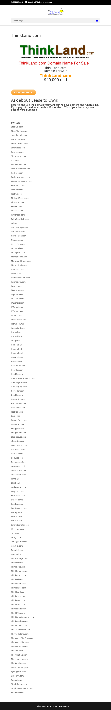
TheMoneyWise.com (20, 642)
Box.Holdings (17, 499)
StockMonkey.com (19, 131)
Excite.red (15, 416)
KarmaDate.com (18, 282)
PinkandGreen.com (20, 198)
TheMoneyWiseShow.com (22, 638)
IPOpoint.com (17, 307)
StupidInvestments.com (21, 688)
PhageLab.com (17, 202)
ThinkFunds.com (18, 608)
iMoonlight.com (18, 328)
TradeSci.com (17, 550)
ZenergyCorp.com (19, 541)
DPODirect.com (18, 449)
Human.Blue (16, 344)
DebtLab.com (17, 453)
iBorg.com (15, 340)
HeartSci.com (17, 370)
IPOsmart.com (17, 303)
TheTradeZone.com (20, 634)
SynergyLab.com (18, 671)
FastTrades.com (18, 407)
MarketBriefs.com (19, 265)
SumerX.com (16, 680)
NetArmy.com (17, 240)
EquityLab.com (17, 424)
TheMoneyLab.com (19, 646)
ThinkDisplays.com (19, 621)
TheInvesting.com (19, 655)
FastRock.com (17, 412)
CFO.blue (15, 478)
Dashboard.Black (19, 462)
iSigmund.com (17, 294)
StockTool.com (17, 692)
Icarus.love (16, 332)
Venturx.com (17, 546)
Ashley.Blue (16, 512)
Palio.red (15, 223)
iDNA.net (15, 160)
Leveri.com (16, 273)
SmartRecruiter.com (20, 525)
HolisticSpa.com (18, 365)
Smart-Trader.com (19, 143)
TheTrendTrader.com (20, 629)
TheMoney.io (17, 650)
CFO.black (15, 483)
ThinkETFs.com (18, 613)
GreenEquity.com (19, 386)
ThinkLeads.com (18, 587)
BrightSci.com (17, 491)
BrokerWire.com (18, 487)
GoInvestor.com (18, 399)
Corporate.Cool (18, 466)
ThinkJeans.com (18, 596)
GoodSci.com (17, 395)
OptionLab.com (18, 231)
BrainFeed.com (18, 495)
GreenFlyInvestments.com (23, 378)
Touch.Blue (16, 554)
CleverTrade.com (18, 470)
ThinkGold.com (18, 600)
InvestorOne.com (19, 319)
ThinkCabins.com (19, 625)
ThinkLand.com (18, 592)
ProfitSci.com (17, 189)
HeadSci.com (17, 374)
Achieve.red (16, 520)
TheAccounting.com (20, 667)
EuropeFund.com (19, 420)
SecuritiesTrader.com (20, 168)
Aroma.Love (16, 516)
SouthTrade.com (18, 139)
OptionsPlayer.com (19, 227)
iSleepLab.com (17, 290)
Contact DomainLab (23, 92)
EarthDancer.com (19, 445)
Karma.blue (16, 286)
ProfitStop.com (18, 185)
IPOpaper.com (17, 311)
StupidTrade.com (19, 684)
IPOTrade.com (17, 298)
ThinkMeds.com (18, 583)
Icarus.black (16, 336)
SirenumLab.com (18, 156)
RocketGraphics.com (20, 177)
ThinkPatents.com (19, 571)
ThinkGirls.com (18, 604)
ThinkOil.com (17, 579)
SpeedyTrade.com (19, 135)
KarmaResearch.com (20, 277)
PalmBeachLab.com (20, 219)
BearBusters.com (19, 508)
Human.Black (17, 353)
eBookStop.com (18, 441)
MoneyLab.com (18, 252)
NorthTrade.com (18, 235)
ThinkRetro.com (18, 566)
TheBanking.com (18, 663)
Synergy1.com (17, 675)
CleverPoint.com (18, 474)
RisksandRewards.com (21, 181)
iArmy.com (16, 537)
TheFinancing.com (19, 659)
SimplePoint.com (18, 164)
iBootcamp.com (18, 529)
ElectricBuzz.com (18, 437)
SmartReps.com (18, 147)
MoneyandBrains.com (21, 261)
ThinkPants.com (18, 575)
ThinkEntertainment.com (22, 617)
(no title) (15, 533)
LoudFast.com (17, 269)
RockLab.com (17, 173)
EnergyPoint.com (18, 432)
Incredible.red (17, 323)
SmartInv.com (17, 152)
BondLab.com (17, 504)
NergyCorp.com (18, 244)
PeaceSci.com (17, 210)
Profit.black (16, 194)
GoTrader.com (17, 391)
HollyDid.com (17, 361)
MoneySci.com (17, 248)
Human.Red (16, 349)
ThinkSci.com (17, 562)
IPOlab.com (16, 315)
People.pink (16, 206)
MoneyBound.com (19, 256)
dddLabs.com (17, 458)
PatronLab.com (18, 214)
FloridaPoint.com (18, 403)
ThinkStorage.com (19, 558)
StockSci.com (17, 126)
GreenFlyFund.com (19, 382)
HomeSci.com (17, 357)
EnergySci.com (17, 428)
